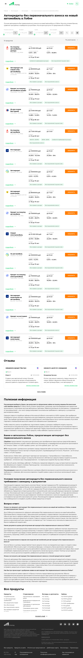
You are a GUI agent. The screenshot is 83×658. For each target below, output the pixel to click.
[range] (11, 33)
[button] (5, 4)
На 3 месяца (45, 601)
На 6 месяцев (46, 608)
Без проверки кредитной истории (11, 610)
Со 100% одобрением (67, 603)
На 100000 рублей (66, 596)
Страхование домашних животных (30, 611)
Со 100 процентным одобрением (9, 599)
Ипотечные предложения (36, 648)
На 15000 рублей (66, 608)
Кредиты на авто (20, 648)
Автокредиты (25, 10)
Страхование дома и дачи (30, 608)
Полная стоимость (8, 29)
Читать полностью (32, 385)
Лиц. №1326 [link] (20, 52)
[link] (60, 624)
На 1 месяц (45, 596)
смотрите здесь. (16, 637)
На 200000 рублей (67, 610)
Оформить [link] (71, 47)
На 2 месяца (45, 599)
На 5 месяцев (46, 605)
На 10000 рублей (66, 599)
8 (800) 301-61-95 (46, 637)
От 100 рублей (65, 605)
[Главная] (14, 4)
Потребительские (9, 596)
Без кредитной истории (11, 603)
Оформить (71, 89)
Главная (6, 10)
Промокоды (74, 648)
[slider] (11, 34)
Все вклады (64, 648)
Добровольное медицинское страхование (31, 601)
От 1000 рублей (66, 601)
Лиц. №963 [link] (20, 113)
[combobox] (71, 40)
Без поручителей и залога (11, 607)
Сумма (36, 29)
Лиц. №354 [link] (21, 92)
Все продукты (14, 10)
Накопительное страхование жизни (31, 597)
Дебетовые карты (53, 648)
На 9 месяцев (46, 610)
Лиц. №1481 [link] (19, 172)
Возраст (21, 29)
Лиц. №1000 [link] (19, 151)
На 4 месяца (45, 603)
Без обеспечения (9, 605)
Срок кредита (53, 29)
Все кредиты (8, 648)
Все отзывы (41, 392)
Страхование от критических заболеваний (31, 605)
